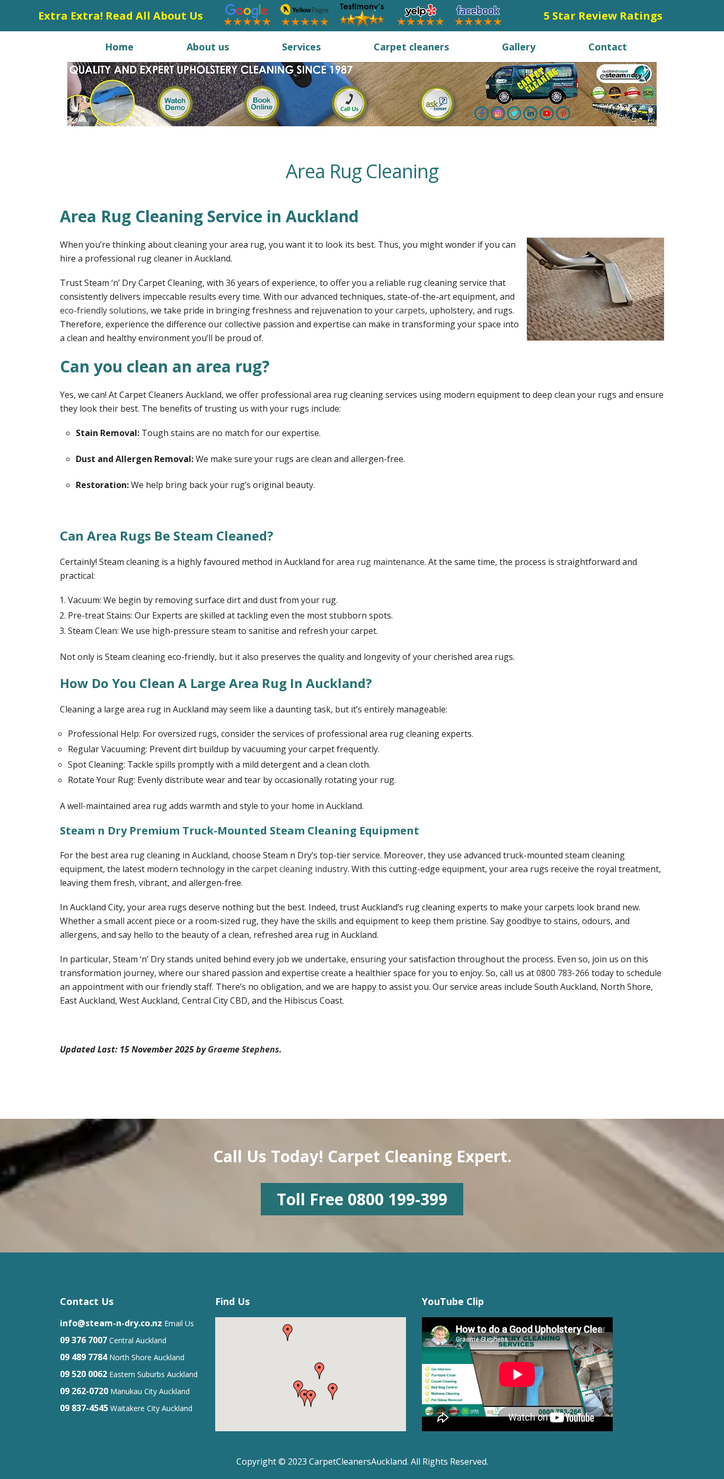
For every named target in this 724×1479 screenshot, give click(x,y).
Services (301, 46)
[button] (332, 1391)
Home (119, 46)
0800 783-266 (562, 973)
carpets (410, 310)
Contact (607, 46)
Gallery (518, 46)
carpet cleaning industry (300, 869)
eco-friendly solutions (103, 310)
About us (208, 46)
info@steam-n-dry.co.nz (111, 1323)
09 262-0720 (84, 1391)
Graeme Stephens (243, 1049)
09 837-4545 (84, 1408)
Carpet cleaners (411, 46)
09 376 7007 (83, 1340)
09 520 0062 (83, 1374)
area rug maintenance (381, 562)
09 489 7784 (83, 1357)
